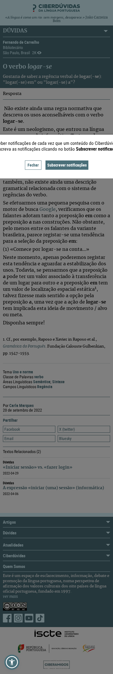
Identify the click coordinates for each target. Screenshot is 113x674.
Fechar (33, 165)
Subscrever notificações (67, 165)
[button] (12, 662)
